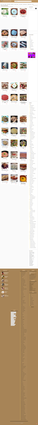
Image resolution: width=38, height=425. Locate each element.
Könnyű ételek (22, 343)
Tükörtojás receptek (31, 265)
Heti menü (22, 315)
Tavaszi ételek (31, 205)
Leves (1, 4)
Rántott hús (31, 200)
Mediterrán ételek (31, 183)
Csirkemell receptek (16, 4)
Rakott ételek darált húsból (23, 366)
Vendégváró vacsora (32, 237)
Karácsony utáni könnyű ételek (33, 178)
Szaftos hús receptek (23, 375)
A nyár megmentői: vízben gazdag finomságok (6, 277)
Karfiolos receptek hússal (32, 163)
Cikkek (30, 104)
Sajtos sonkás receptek (13, 320)
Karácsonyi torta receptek (32, 173)
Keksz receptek (31, 174)
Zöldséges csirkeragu (32, 241)
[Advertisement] (13, 24)
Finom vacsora (22, 295)
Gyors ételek (31, 130)
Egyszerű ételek (14, 122)
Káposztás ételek (22, 328)
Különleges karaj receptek (33, 153)
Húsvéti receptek (31, 164)
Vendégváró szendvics (23, 409)
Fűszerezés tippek (32, 105)
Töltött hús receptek (22, 386)
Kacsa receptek (31, 151)
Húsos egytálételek (22, 319)
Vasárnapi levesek (22, 399)
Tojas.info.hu (30, 286)
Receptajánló (22, 371)
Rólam (33, 4)
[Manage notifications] (36, 423)
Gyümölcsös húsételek (32, 137)
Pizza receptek (22, 361)
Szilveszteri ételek (22, 376)
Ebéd (3, 4)
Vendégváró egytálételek (32, 231)
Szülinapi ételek (31, 204)
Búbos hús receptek (32, 147)
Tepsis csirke (31, 111)
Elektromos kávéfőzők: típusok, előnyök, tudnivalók (6, 295)
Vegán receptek (22, 400)
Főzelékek (31, 127)
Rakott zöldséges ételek (32, 198)
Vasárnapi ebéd (31, 220)
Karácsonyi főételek (22, 334)
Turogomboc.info (31, 287)
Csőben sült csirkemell (23, 282)
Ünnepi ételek (31, 215)
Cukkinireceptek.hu (31, 284)
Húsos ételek (22, 320)
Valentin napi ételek (23, 394)
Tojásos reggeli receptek (31, 264)
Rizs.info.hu (30, 285)
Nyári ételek (12, 4)
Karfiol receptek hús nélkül (32, 226)
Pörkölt (30, 193)
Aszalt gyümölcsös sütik (23, 273)
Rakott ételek (31, 194)
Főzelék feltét (31, 126)
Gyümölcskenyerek (22, 306)
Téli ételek (22, 381)
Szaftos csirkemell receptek (32, 110)
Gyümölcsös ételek (31, 131)
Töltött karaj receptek (32, 157)
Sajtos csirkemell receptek (13, 318)
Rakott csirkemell (32, 195)
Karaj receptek (20, 4)
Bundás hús (22, 276)
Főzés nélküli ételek (23, 122)
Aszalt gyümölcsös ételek (32, 132)
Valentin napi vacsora (23, 395)
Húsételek (31, 146)
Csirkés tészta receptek (33, 210)
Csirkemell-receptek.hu (31, 283)
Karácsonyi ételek (31, 167)
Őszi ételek (31, 188)
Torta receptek (22, 390)
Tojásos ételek (22, 385)
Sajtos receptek (12, 319)
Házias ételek (31, 141)
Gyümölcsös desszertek (32, 136)
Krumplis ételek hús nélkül (32, 227)
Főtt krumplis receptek (23, 296)
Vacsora (5, 4)
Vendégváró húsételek (32, 236)
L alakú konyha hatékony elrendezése (6, 292)
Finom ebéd (31, 121)
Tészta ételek (31, 208)
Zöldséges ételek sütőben (32, 246)
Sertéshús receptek (32, 152)
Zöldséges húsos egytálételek (33, 247)
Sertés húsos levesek (13, 321)
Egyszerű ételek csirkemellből (33, 117)
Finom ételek (31, 120)
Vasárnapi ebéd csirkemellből (33, 221)
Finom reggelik (31, 122)
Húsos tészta (31, 209)
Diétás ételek (5, 122)
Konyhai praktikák (31, 179)
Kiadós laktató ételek (23, 342)
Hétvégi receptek (25, 4)
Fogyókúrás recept (29, 4)
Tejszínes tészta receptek (32, 211)
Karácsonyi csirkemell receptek (33, 168)
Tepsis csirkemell (30, 263)
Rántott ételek (31, 199)
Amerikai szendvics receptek (31, 252)
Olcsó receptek (8, 4)
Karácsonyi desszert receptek (33, 169)
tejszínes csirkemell (31, 262)
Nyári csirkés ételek (22, 352)
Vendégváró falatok (31, 232)
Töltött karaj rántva (32, 158)
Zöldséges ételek (22, 414)
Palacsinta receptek (32, 189)
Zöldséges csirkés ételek (32, 242)
